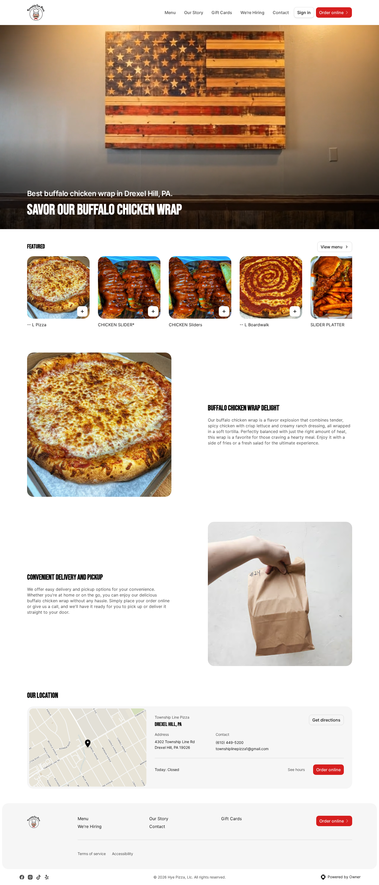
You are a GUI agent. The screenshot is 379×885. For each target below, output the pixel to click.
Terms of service (92, 853)
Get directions (326, 720)
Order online (328, 769)
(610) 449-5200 (230, 742)
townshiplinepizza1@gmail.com (242, 748)
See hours (296, 769)
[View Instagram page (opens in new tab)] (30, 877)
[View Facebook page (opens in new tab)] (22, 877)
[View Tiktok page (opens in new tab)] (38, 877)
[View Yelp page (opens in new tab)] (47, 877)
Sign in (304, 12)
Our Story (193, 12)
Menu (170, 12)
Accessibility (122, 853)
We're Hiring (252, 12)
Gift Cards (222, 12)
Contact (281, 12)
